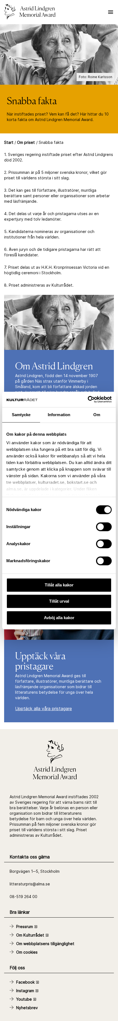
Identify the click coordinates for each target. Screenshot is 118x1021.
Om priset (26, 142)
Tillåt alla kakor (59, 585)
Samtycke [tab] (21, 414)
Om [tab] (96, 414)
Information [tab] (59, 414)
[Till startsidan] (30, 12)
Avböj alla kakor (59, 617)
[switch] (104, 526)
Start (8, 142)
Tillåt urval (59, 601)
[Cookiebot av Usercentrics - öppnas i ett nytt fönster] (88, 399)
